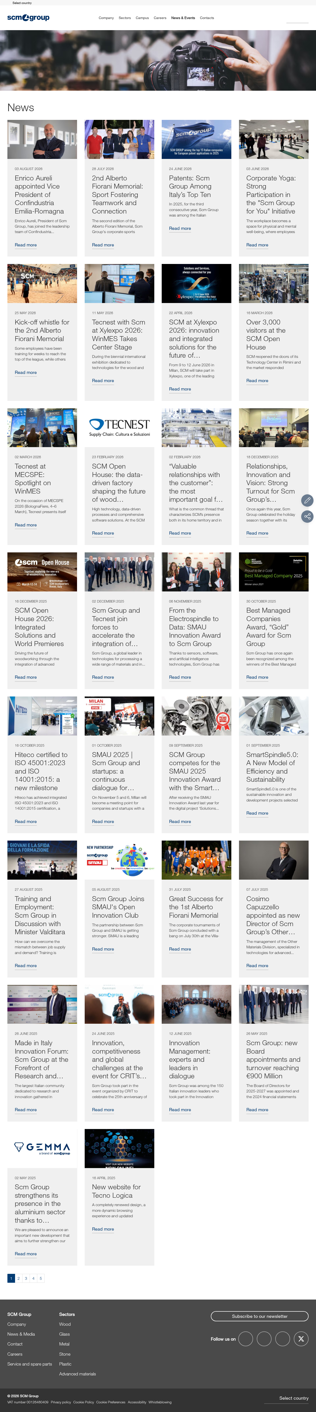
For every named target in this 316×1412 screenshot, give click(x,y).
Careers (160, 18)
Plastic (65, 1364)
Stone (64, 1354)
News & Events (183, 18)
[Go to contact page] (307, 500)
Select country (294, 1398)
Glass (64, 1334)
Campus (142, 18)
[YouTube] (264, 1338)
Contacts (207, 18)
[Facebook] (245, 1338)
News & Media (21, 1334)
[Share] (307, 516)
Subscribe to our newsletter (260, 1316)
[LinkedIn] (282, 1338)
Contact (14, 1344)
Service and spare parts (29, 1364)
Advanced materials (77, 1373)
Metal (64, 1344)
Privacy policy (61, 1402)
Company (106, 18)
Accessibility (137, 1402)
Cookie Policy (83, 1402)
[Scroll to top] (307, 1381)
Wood (65, 1324)
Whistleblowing (160, 1402)
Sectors (125, 18)
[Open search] (297, 18)
